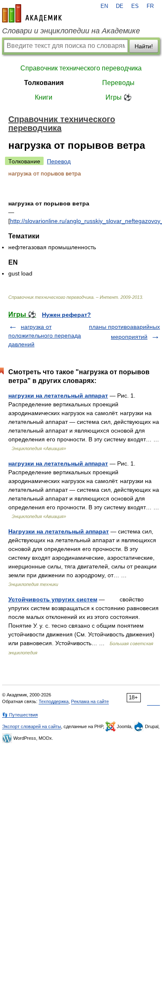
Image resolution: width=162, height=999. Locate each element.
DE (119, 6)
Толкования (44, 82)
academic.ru (32, 13)
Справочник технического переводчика (81, 68)
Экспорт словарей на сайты (31, 726)
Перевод (59, 161)
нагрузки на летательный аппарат (58, 395)
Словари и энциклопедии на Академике (71, 31)
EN (104, 6)
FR (150, 6)
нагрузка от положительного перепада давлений (44, 335)
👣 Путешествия (20, 714)
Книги (43, 97)
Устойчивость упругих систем (52, 599)
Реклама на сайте (90, 701)
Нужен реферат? (66, 314)
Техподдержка (54, 701)
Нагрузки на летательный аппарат (58, 531)
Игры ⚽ (119, 97)
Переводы (118, 82)
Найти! (144, 46)
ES (135, 6)
